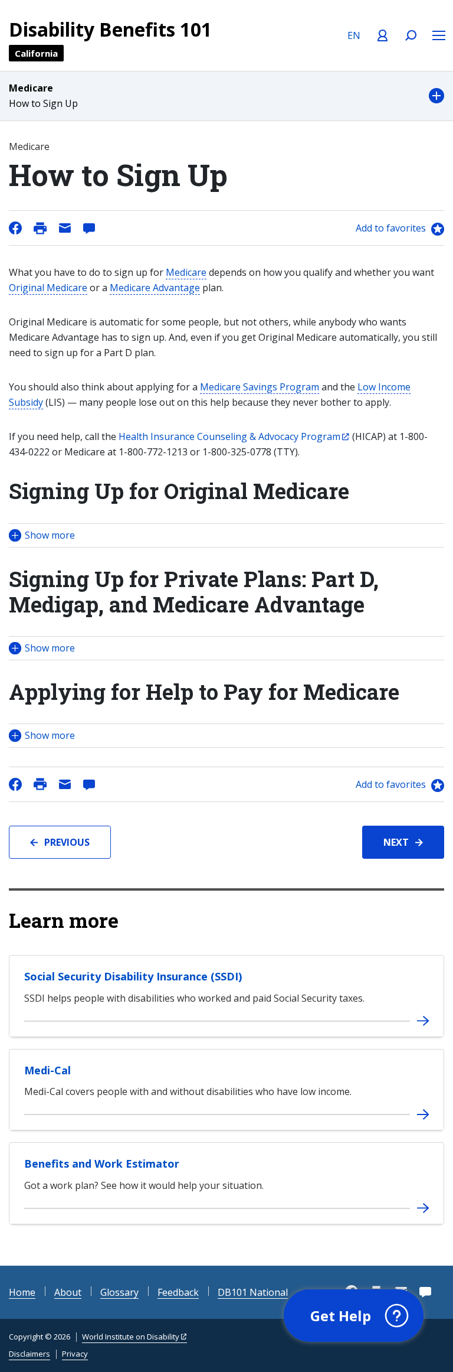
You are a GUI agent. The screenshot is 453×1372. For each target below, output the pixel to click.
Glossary (119, 1292)
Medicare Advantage (155, 287)
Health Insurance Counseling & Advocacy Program (229, 436)
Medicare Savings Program (259, 386)
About (67, 1292)
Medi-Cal (47, 1070)
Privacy (75, 1353)
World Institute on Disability (130, 1336)
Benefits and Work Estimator (101, 1163)
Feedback (178, 1292)
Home (22, 1292)
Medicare (186, 272)
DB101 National (253, 1292)
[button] (226, 95)
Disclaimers (29, 1353)
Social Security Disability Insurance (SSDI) (133, 976)
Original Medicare (48, 287)
